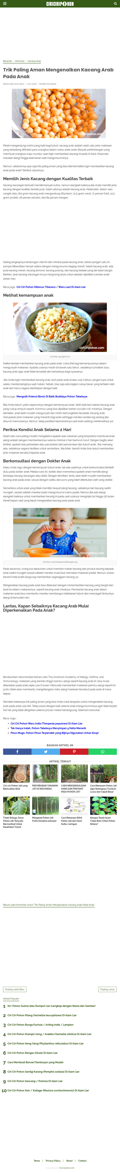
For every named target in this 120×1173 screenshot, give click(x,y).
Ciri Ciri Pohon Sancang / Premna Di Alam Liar (35, 1081)
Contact (82, 1161)
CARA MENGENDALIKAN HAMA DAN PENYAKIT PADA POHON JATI (73, 788)
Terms (37, 1161)
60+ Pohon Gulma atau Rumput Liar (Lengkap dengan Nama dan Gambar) (51, 1005)
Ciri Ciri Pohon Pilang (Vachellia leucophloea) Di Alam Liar (42, 1015)
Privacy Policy (53, 1161)
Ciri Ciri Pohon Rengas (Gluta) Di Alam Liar (33, 1052)
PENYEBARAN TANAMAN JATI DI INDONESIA (45, 787)
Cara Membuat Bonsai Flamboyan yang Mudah (35, 1062)
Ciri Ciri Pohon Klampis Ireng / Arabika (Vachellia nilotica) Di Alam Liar (49, 1034)
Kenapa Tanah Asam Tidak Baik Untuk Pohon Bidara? (102, 821)
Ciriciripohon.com (66, 1168)
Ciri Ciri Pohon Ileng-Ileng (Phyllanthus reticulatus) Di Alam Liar (46, 1043)
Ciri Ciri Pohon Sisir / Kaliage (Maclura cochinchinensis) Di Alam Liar (48, 1090)
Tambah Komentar (47, 84)
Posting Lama (107, 989)
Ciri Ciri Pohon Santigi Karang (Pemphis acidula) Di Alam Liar (43, 1071)
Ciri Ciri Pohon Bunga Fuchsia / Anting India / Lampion (40, 1024)
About (69, 1161)
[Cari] (115, 3)
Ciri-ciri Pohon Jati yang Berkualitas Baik (15, 787)
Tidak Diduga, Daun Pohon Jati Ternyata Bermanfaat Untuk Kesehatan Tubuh (13, 822)
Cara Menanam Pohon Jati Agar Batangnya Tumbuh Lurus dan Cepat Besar (103, 788)
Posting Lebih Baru (14, 989)
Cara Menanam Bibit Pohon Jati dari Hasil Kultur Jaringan (71, 821)
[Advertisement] (60, 33)
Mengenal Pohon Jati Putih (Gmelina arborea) (44, 819)
